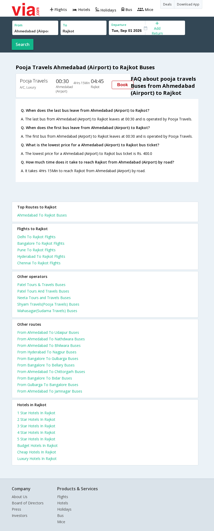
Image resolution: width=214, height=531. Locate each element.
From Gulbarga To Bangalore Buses (47, 384)
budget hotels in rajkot (37, 445)
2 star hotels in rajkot (36, 419)
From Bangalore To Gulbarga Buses (47, 358)
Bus (60, 515)
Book (122, 85)
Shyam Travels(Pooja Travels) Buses (48, 304)
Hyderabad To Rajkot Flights (41, 256)
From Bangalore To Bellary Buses (46, 365)
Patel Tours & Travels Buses (41, 284)
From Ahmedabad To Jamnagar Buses (49, 391)
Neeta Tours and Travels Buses (44, 297)
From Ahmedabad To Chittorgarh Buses (51, 371)
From (18, 25)
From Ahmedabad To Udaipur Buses (48, 332)
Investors (19, 515)
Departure (118, 25)
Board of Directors (28, 502)
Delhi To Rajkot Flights (36, 236)
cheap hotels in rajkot (36, 452)
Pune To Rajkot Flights (36, 249)
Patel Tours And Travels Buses (43, 291)
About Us (19, 496)
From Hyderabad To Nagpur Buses (46, 351)
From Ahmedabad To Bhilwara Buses (49, 345)
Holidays (64, 509)
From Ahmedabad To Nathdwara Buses (51, 338)
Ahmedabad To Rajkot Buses (42, 215)
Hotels (62, 502)
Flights (62, 496)
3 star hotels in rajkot (36, 425)
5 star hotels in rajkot (36, 438)
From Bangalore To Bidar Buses (44, 378)
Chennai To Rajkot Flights (39, 262)
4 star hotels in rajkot (36, 432)
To (65, 25)
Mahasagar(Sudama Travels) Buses (47, 310)
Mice (61, 521)
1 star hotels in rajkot (36, 412)
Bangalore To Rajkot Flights (40, 243)
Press (16, 509)
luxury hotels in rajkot (37, 458)
